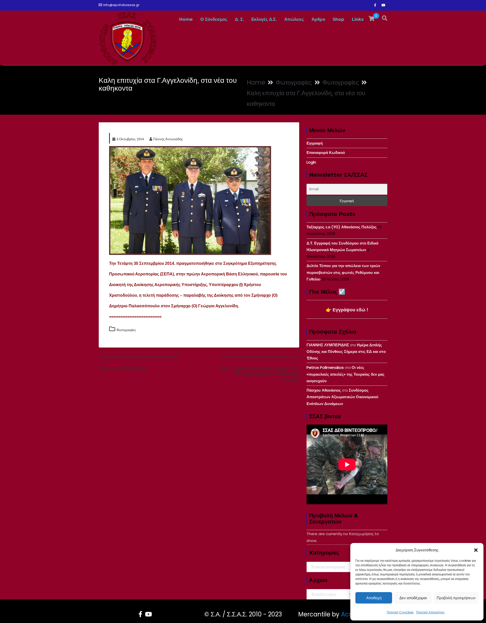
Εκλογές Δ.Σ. (264, 19)
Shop (338, 19)
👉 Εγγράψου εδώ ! (347, 310)
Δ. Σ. (239, 19)
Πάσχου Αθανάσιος (324, 390)
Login (311, 162)
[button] (475, 550)
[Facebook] (375, 5)
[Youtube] (383, 5)
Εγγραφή (315, 143)
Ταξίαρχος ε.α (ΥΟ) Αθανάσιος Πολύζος (342, 227)
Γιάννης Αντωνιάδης (168, 139)
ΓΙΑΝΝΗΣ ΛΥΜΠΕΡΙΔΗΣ (328, 345)
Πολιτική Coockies (400, 612)
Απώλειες (294, 19)
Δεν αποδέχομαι (413, 597)
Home (186, 19)
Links (358, 19)
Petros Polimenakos (325, 367)
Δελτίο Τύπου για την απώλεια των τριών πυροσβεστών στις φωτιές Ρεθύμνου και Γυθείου (343, 272)
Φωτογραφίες (126, 330)
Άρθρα (318, 19)
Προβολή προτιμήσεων (456, 597)
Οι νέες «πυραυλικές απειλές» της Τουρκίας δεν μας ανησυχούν (345, 374)
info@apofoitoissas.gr (121, 5)
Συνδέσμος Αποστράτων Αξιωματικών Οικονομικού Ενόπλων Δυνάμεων (342, 397)
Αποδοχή (373, 597)
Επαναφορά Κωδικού (326, 152)
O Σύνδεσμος (213, 19)
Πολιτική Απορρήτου (430, 612)
